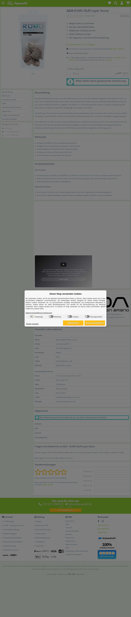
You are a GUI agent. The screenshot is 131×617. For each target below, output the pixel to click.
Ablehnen (73, 322)
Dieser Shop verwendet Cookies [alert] (66, 293)
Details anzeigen (32, 324)
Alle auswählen (95, 322)
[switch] (32, 316)
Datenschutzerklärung (34, 313)
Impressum (47, 313)
